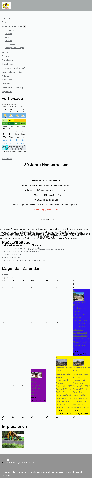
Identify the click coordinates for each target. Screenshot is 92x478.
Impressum (58, 249)
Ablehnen (36, 245)
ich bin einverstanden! (14, 245)
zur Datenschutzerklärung (40, 249)
